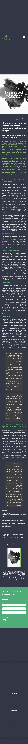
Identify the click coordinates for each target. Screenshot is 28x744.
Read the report (14, 177)
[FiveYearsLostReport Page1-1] (14, 548)
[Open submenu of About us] (26, 659)
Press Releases (5, 118)
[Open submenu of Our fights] (26, 664)
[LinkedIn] (24, 118)
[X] (22, 118)
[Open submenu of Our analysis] (26, 668)
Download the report (14, 567)
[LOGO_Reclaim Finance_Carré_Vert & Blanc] (6, 35)
